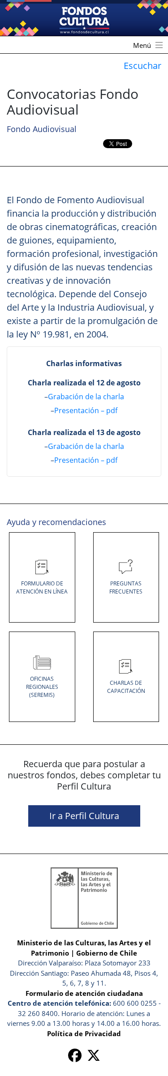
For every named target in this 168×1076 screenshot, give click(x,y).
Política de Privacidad (84, 1033)
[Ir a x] (93, 1057)
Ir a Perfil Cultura (84, 816)
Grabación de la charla (86, 396)
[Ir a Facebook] (75, 1057)
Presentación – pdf (85, 410)
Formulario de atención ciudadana (84, 993)
